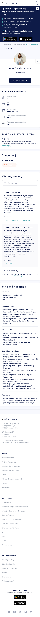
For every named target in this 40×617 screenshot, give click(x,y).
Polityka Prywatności (9, 462)
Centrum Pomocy (8, 515)
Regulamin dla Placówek (10, 470)
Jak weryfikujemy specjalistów (12, 479)
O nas (4, 475)
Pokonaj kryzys (7, 545)
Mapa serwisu (6, 487)
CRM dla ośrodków (8, 564)
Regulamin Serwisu (8, 458)
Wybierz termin (21, 80)
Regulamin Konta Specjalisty (11, 466)
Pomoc (4, 483)
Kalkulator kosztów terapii (11, 528)
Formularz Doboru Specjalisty (12, 519)
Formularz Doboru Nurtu (10, 524)
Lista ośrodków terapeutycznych (13, 511)
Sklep (4, 541)
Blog (3, 532)
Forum (4, 536)
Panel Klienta (6, 502)
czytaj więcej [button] (6, 146)
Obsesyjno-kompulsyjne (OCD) (18, 220)
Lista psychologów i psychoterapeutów (15, 507)
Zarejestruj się (7, 577)
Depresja (10, 264)
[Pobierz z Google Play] (10, 39)
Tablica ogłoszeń (8, 581)
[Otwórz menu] (37, 3)
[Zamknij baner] (37, 8)
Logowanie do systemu (10, 568)
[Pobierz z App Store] (25, 39)
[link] (7, 49)
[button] (38, 61)
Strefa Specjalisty (8, 560)
